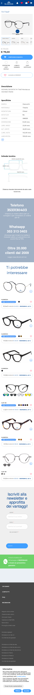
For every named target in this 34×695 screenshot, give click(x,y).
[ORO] (24, 42)
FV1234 (17, 341)
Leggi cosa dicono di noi (17, 257)
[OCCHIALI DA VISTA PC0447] (17, 289)
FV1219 (17, 478)
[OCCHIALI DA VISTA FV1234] (17, 323)
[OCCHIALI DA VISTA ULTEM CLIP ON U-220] (17, 392)
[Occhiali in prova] (26, 3)
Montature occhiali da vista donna (11, 650)
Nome (12, 512)
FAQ (3, 597)
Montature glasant (7, 632)
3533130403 (17, 210)
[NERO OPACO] (6, 43)
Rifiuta (18, 691)
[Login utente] (17, 3)
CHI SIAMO (5, 586)
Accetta (26, 691)
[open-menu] (1, 3)
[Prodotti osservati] (22, 3)
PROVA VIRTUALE (10, 302)
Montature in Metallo (7, 658)
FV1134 (17, 444)
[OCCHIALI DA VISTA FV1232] (17, 357)
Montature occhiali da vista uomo (11, 647)
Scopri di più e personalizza (13, 686)
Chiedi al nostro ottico (8, 614)
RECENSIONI (6, 602)
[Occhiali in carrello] (31, 3)
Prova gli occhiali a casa (8, 625)
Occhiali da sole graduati (9, 637)
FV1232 (17, 375)
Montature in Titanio (7, 652)
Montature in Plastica (8, 655)
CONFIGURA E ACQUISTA (15, 57)
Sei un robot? (14, 532)
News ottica (5, 622)
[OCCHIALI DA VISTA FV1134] (17, 426)
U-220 (17, 409)
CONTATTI (5, 592)
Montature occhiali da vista (9, 644)
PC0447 (17, 306)
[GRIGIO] (15, 42)
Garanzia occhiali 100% (8, 620)
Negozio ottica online (8, 611)
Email (12, 522)
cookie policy (21, 676)
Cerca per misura (6, 617)
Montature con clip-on (8, 635)
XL (31, 464)
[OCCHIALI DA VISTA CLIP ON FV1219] (17, 461)
